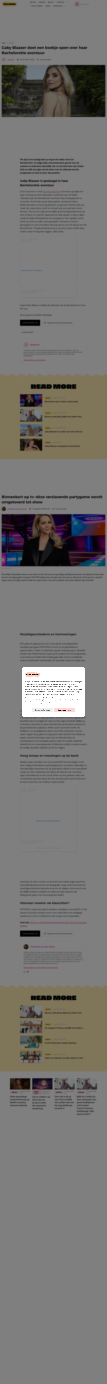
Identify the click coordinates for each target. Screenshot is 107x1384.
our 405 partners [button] (51, 682)
